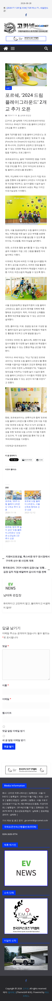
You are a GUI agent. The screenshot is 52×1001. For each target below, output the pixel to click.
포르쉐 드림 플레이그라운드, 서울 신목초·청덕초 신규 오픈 (32, 505)
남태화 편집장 (25, 115)
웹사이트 (7, 712)
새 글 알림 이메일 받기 (13, 740)
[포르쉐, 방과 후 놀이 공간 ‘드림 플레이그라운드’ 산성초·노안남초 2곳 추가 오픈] (13, 521)
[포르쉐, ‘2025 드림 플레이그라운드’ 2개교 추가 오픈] (13, 495)
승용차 (8, 88)
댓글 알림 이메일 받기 (13, 730)
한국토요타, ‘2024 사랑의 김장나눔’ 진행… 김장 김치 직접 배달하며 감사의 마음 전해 (24, 569)
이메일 (6, 699)
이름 (5, 685)
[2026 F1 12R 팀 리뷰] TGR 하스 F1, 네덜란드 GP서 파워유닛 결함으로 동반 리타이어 (27, 9)
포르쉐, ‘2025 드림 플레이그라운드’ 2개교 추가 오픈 (13, 505)
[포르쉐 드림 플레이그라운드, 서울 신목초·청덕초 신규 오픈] (33, 495)
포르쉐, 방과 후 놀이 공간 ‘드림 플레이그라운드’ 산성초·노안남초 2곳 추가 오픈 (13, 533)
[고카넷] (5, 48)
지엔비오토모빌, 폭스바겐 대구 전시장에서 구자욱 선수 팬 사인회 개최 (28, 558)
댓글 (5, 646)
